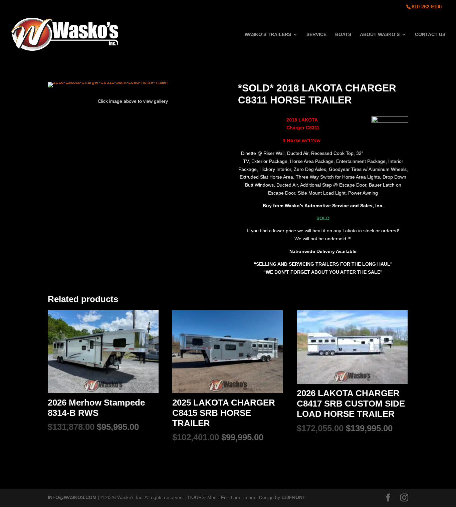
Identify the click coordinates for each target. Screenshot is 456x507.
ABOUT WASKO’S (380, 34)
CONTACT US (430, 34)
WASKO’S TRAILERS (268, 34)
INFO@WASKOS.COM (72, 497)
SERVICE (316, 34)
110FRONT (293, 497)
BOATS (343, 34)
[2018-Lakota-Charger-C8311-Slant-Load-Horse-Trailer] (108, 82)
